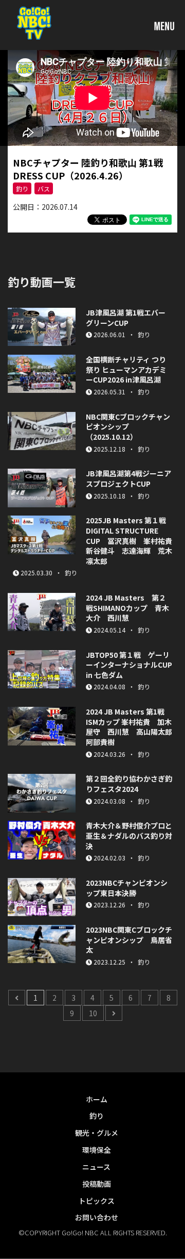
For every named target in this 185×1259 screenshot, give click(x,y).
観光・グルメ (96, 1133)
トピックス (97, 1201)
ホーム (96, 1099)
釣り (22, 188)
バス (44, 188)
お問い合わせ (96, 1217)
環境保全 (96, 1150)
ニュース (96, 1167)
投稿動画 (96, 1184)
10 (93, 1013)
